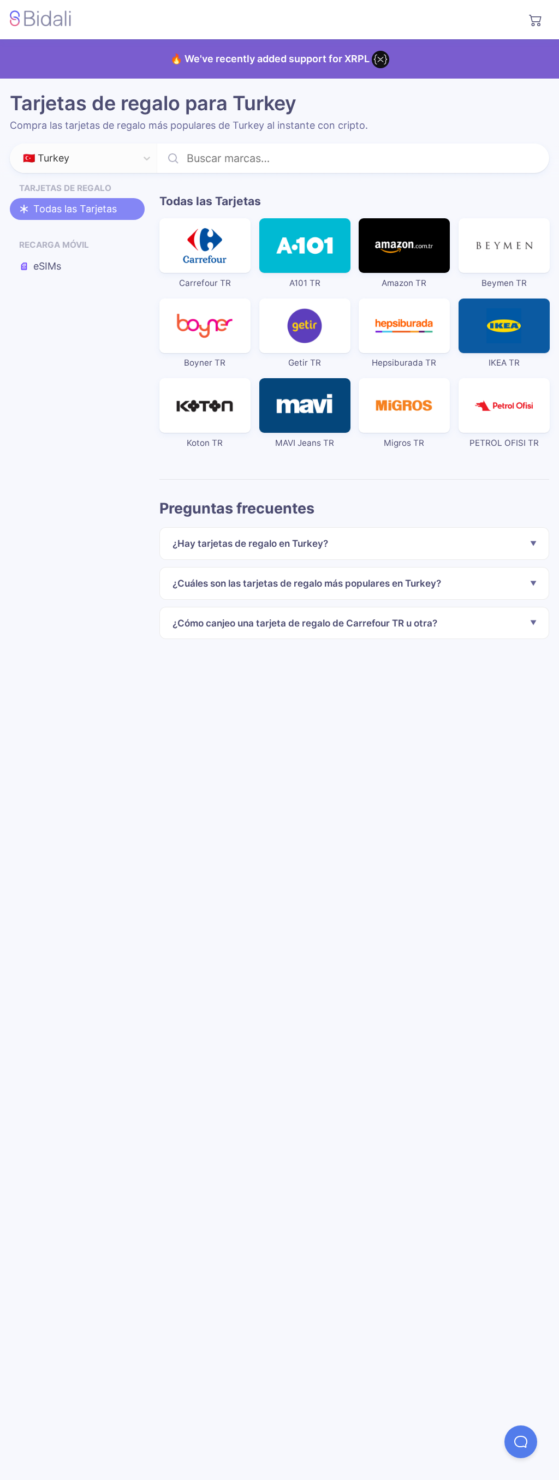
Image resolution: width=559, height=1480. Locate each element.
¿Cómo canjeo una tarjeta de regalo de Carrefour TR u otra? (305, 623)
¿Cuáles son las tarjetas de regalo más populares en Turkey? (307, 583)
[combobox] (24, 158)
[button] (520, 1441)
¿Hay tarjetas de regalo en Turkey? (250, 543)
